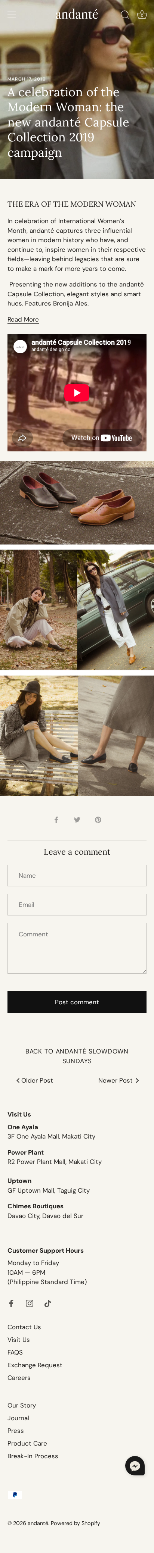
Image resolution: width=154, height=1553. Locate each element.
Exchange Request (34, 1365)
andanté (38, 1523)
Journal (18, 1418)
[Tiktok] (48, 1303)
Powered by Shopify (75, 1523)
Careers (19, 1378)
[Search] (125, 16)
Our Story (21, 1405)
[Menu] (12, 15)
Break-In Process (32, 1456)
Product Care (27, 1443)
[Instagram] (29, 1303)
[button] (135, 1465)
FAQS (15, 1352)
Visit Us (18, 1340)
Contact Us (24, 1327)
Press (15, 1431)
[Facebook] (11, 1303)
